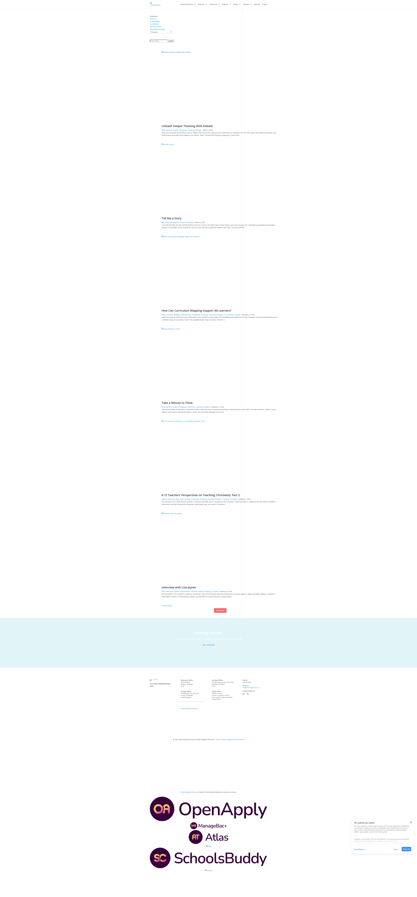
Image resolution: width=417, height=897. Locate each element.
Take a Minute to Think (177, 403)
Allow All (406, 849)
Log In (265, 4)
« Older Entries (167, 606)
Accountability (155, 21)
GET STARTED (208, 645)
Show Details (359, 849)
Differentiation (186, 315)
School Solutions (186, 4)
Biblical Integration (168, 499)
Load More (220, 610)
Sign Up (257, 4)
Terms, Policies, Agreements (226, 739)
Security (241, 739)
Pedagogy (182, 130)
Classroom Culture (172, 591)
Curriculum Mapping (173, 315)
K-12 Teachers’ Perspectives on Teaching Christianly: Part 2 (201, 495)
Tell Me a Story (171, 218)
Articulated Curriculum (157, 29)
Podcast (215, 591)
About (235, 4)
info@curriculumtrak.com (251, 688)
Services (246, 4)
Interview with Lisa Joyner (179, 587)
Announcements (155, 27)
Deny (396, 849)
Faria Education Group (188, 792)
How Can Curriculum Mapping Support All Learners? (196, 310)
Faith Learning (185, 499)
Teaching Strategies (194, 130)
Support (225, 4)
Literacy (182, 222)
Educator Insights (172, 130)
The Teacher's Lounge (232, 315)
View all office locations (189, 708)
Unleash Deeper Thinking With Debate (187, 126)
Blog (163, 130)
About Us (153, 19)
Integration (196, 315)
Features (201, 4)
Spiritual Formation (215, 499)
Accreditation (154, 24)
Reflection (191, 407)
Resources (213, 4)
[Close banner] (411, 822)
